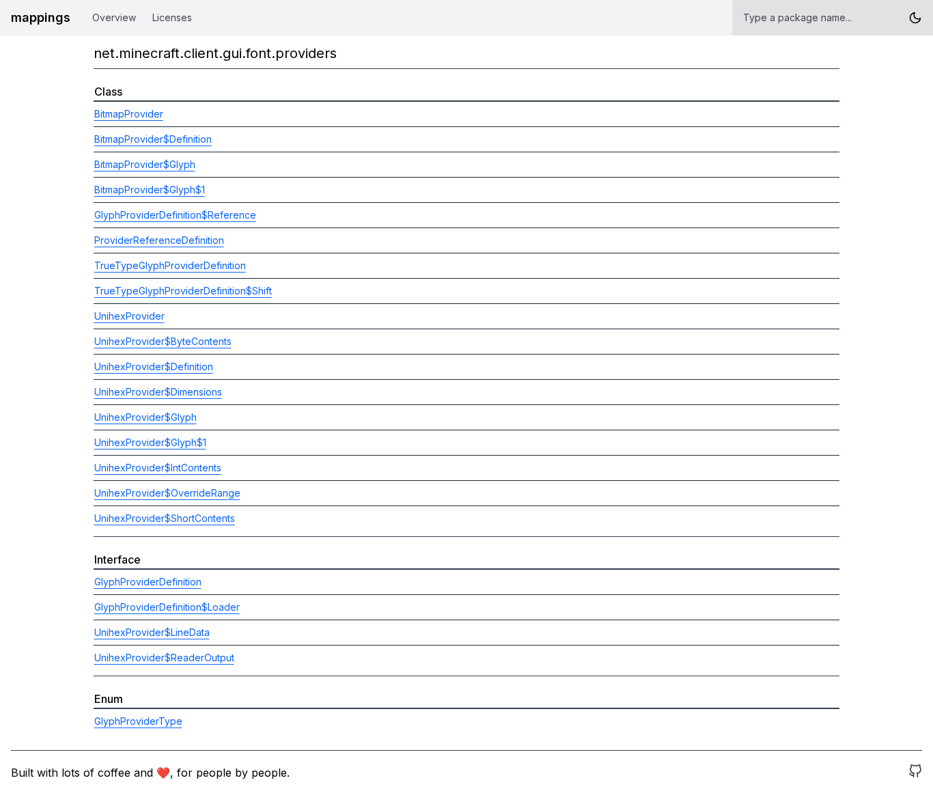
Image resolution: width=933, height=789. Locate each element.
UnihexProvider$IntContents (157, 467)
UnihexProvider (129, 316)
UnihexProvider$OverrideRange (167, 493)
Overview (114, 17)
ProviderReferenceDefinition (159, 240)
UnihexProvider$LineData (152, 632)
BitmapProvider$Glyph (144, 164)
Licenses (172, 17)
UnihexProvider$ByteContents (163, 341)
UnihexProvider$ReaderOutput (164, 657)
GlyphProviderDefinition (147, 581)
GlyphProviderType (138, 721)
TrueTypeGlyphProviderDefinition (170, 265)
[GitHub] (915, 772)
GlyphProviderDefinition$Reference (175, 215)
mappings (40, 17)
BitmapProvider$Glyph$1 (149, 189)
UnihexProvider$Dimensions (158, 392)
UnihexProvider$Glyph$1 (150, 442)
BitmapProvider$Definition (153, 139)
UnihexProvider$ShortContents (164, 518)
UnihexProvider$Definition (153, 366)
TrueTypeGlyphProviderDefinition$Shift (183, 290)
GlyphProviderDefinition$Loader (167, 607)
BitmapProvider (128, 114)
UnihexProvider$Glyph (145, 417)
